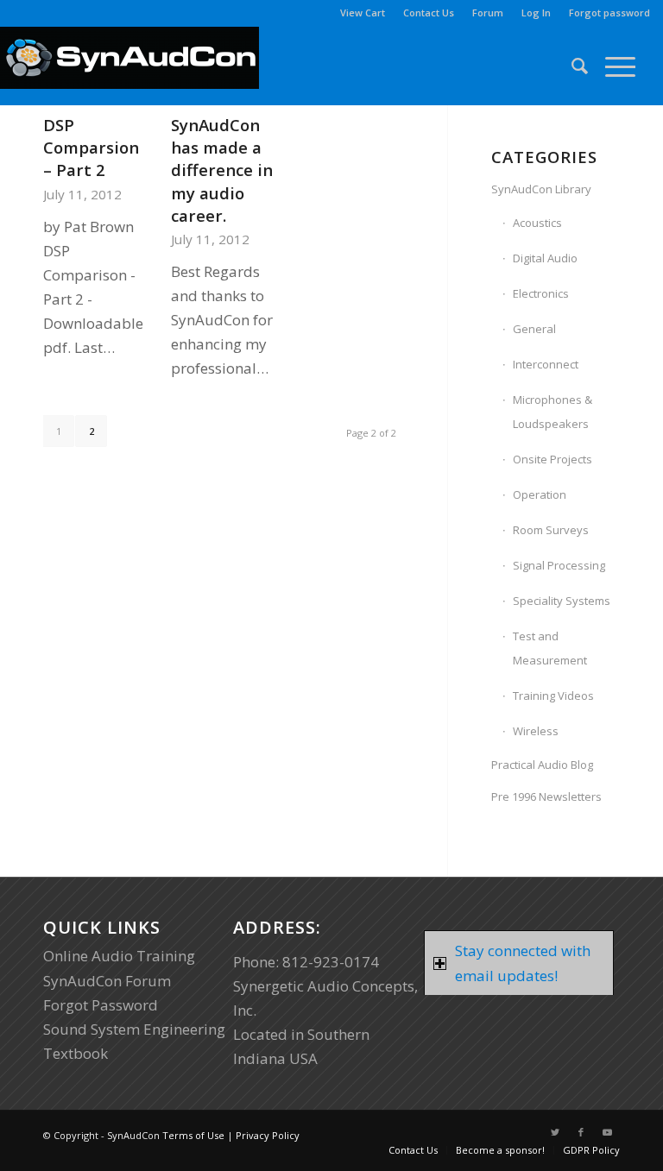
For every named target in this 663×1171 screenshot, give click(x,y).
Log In (536, 12)
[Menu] (611, 65)
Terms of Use (193, 1135)
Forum (487, 12)
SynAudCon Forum (107, 981)
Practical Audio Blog (542, 764)
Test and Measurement (550, 648)
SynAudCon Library (541, 189)
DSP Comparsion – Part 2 (91, 147)
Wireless (536, 731)
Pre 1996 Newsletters (546, 796)
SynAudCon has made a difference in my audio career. (222, 170)
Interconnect (545, 364)
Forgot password (609, 12)
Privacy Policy (268, 1135)
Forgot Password (100, 1005)
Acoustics (537, 222)
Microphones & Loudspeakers (552, 411)
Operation (539, 494)
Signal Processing (559, 565)
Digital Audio (545, 258)
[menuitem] (363, 13)
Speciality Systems (561, 600)
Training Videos (553, 695)
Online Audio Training (119, 956)
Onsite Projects (552, 459)
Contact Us (428, 12)
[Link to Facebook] (581, 1132)
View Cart (362, 12)
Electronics (541, 293)
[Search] (571, 65)
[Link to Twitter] (555, 1132)
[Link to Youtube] (607, 1132)
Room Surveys (551, 530)
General (534, 329)
